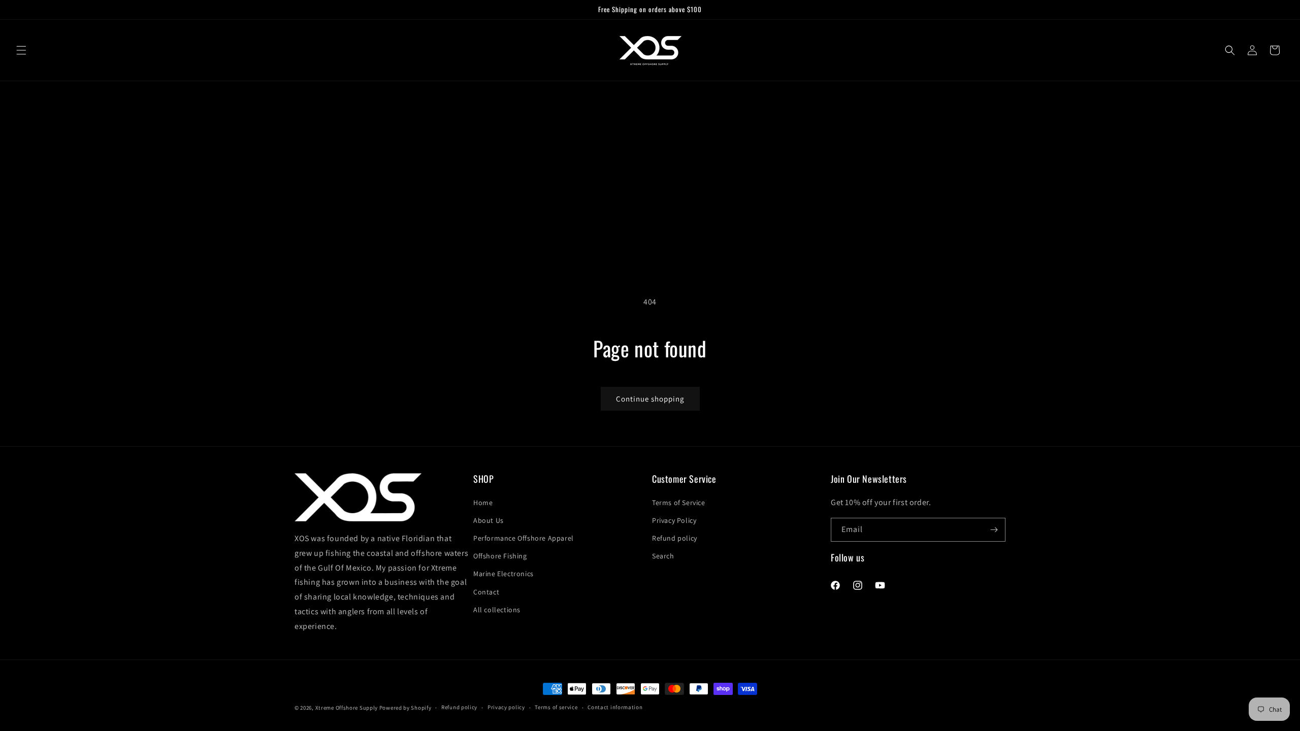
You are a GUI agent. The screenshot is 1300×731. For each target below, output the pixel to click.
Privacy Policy (674, 520)
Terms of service (556, 707)
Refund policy (674, 538)
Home (483, 502)
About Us (488, 520)
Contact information (615, 707)
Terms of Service (678, 502)
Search (663, 555)
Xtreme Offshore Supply (346, 707)
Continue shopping (650, 399)
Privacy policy (506, 707)
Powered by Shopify (405, 707)
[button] (21, 50)
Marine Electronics (503, 573)
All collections (497, 609)
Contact (486, 591)
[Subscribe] (994, 530)
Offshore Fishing (500, 555)
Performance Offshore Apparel (523, 538)
